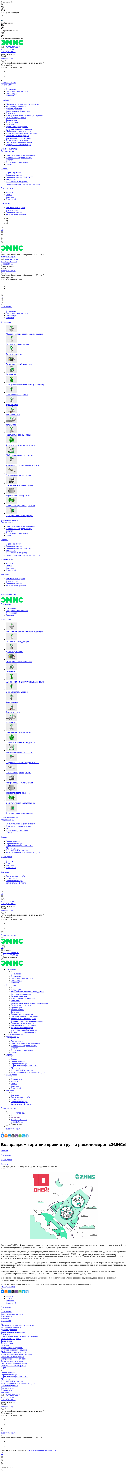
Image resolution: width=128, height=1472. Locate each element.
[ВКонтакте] (7, 219)
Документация (7, 151)
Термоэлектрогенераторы (17, 140)
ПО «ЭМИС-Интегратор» (17, 182)
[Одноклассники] (6, 1135)
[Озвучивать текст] (2, 33)
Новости (9, 192)
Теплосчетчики (12, 122)
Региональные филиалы (16, 214)
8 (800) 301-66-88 (8, 52)
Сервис (4, 168)
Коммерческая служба (15, 208)
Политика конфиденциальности (42, 1450)
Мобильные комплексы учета (18, 131)
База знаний (11, 199)
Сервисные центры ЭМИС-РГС (19, 177)
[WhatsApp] (20, 1135)
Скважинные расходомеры (17, 136)
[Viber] (16, 1135)
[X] (13, 1135)
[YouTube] (7, 223)
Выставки (10, 197)
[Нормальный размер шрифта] (2, 7)
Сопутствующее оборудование (19, 142)
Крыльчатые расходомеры (17, 127)
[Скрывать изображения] (2, 28)
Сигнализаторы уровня (16, 118)
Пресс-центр (7, 188)
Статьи (9, 195)
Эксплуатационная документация (20, 155)
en (2, 230)
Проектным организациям (17, 162)
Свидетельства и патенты (17, 91)
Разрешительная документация (19, 157)
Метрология (11, 179)
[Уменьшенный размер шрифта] (2, 4)
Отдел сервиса (12, 210)
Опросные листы (8, 82)
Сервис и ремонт (13, 173)
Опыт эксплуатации (10, 149)
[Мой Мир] (9, 1135)
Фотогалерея (11, 93)
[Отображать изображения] (2, 25)
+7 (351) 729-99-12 (12, 47)
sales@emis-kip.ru (8, 58)
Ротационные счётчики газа (18, 111)
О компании (6, 85)
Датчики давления (14, 109)
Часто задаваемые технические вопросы (23, 184)
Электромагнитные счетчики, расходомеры (24, 115)
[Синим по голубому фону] (1, 21)
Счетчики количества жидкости (19, 129)
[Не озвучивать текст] (2, 36)
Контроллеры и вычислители (18, 138)
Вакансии (10, 96)
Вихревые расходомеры (16, 106)
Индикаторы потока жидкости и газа (22, 133)
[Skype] (23, 1135)
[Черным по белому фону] (1, 15)
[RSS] (2, 1138)
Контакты (5, 203)
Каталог (9, 160)
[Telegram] (7, 221)
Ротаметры (10, 113)
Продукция (6, 100)
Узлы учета (11, 124)
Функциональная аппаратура (18, 145)
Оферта (9, 164)
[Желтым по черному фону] (1, 18)
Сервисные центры (14, 175)
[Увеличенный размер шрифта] (3, 10)
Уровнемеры (11, 120)
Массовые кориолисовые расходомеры (22, 104)
